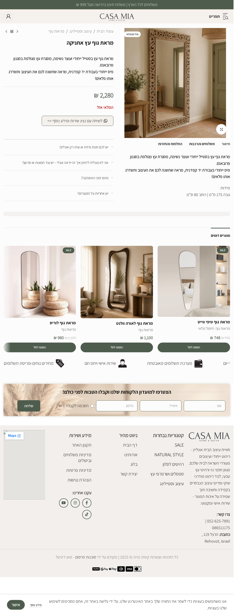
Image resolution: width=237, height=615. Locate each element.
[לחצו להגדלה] (221, 129)
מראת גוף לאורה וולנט (134, 323)
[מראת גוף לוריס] (39, 282)
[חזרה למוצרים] (12, 31)
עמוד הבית (105, 31)
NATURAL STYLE (169, 455)
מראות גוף (56, 31)
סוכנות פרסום (85, 557)
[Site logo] (117, 16)
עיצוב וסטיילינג (80, 31)
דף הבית (130, 445)
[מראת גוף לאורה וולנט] (117, 282)
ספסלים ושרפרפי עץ (167, 474)
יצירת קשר (128, 474)
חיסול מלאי (206, 328)
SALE (179, 445)
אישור (16, 604)
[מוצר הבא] (6, 31)
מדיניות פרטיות (78, 470)
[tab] (226, 144)
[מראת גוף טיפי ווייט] (194, 281)
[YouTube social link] (63, 503)
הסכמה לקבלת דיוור (73, 405)
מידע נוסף (35, 605)
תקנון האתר (81, 445)
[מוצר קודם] (17, 31)
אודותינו (130, 455)
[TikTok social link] (86, 514)
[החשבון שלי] (8, 16)
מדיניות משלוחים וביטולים (77, 458)
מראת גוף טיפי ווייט (214, 322)
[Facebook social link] (86, 503)
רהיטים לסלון (173, 464)
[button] (194, 347)
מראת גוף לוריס (63, 322)
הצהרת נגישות (79, 480)
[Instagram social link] (75, 503)
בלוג (134, 464)
